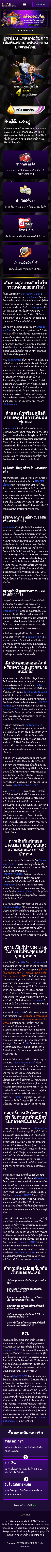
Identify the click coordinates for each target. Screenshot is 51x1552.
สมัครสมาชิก (25, 110)
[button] (24, 4)
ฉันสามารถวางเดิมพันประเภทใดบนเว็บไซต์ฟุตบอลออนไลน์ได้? (24, 1298)
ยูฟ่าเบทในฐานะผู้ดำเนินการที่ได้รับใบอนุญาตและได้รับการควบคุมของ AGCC (25, 972)
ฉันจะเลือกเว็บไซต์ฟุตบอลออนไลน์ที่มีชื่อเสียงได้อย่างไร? (24, 1290)
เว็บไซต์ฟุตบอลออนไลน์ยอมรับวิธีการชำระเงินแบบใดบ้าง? (25, 1315)
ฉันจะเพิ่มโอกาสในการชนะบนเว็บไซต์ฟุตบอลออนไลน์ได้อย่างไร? (26, 1323)
